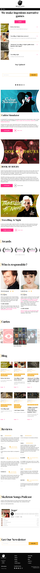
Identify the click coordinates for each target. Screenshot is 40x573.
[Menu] (1, 9)
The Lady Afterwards (32, 310)
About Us (30, 561)
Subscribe (33, 75)
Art (15, 404)
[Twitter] (10, 291)
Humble (20, 120)
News (16, 374)
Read (2, 387)
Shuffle (20, 21)
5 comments (17, 371)
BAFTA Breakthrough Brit (25, 299)
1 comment (30, 371)
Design (2, 374)
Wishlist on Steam (7, 230)
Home (16, 555)
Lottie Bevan (20, 370)
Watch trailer (19, 130)
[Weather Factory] (20, 4)
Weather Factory (4, 375)
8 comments (4, 371)
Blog (29, 559)
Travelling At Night (8, 374)
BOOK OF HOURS (8, 309)
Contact (29, 563)
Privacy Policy (3, 568)
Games (16, 557)
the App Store (27, 120)
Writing (36, 404)
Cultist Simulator (9, 308)
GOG (23, 120)
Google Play (33, 120)
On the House (17, 563)
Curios (16, 561)
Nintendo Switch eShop (5, 121)
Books (16, 559)
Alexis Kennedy (6, 370)
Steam (17, 120)
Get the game (7, 130)
